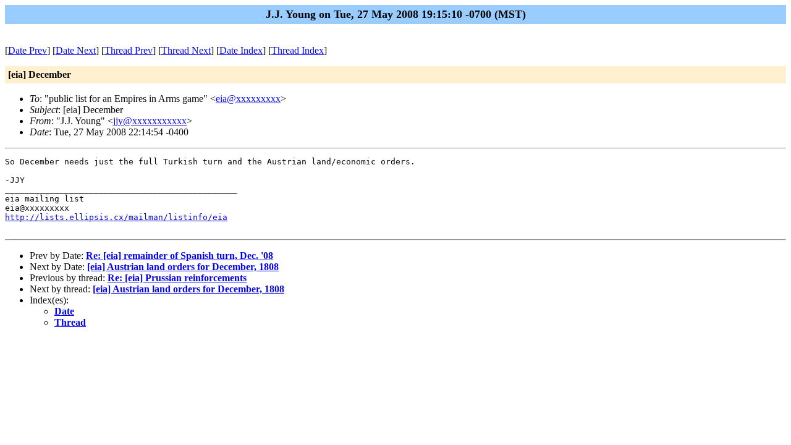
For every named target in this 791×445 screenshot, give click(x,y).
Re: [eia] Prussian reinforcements (177, 278)
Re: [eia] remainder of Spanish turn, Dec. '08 (179, 255)
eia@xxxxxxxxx (248, 98)
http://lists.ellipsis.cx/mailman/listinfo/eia (116, 217)
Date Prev (27, 50)
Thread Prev (128, 50)
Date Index (241, 50)
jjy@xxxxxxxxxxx (150, 121)
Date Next (76, 50)
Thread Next (186, 50)
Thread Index (297, 50)
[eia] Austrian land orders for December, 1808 (183, 266)
